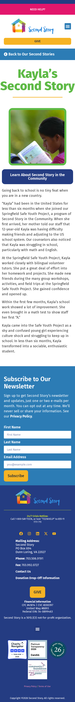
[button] (68, 26)
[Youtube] (54, 533)
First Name (12, 427)
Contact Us (23, 571)
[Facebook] (21, 533)
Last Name (12, 442)
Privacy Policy (21, 416)
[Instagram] (29, 533)
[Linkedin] (37, 533)
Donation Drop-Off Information (37, 578)
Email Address (15, 457)
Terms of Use (44, 686)
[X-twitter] (45, 533)
